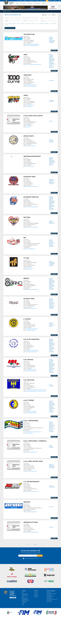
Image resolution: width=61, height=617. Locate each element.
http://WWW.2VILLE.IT (29, 125)
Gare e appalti (24, 602)
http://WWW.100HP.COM (29, 105)
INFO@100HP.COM (29, 106)
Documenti (50, 0)
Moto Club (37, 0)
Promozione (30, 3)
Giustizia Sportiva (24, 601)
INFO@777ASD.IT (29, 269)
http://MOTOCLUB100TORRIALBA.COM (32, 44)
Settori (21, 0)
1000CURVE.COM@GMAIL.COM (31, 86)
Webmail (59, 0)
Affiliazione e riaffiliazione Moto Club (52, 599)
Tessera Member (49, 592)
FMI (17, 0)
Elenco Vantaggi (49, 598)
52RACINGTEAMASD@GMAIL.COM (32, 206)
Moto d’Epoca (36, 594)
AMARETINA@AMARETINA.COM (31, 370)
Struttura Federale (24, 595)
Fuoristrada (36, 592)
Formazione (44, 3)
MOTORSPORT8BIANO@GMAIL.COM (32, 289)
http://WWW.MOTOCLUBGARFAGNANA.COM (33, 431)
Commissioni (25, 0)
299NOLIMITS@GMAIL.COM (30, 145)
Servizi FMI (41, 0)
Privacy (23, 604)
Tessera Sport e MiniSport (50, 595)
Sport (17, 3)
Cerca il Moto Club (10, 28)
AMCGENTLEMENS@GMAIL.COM (31, 452)
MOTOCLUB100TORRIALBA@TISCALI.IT (32, 45)
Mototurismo (22, 3)
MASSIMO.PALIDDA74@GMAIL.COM (32, 227)
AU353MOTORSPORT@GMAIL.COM (32, 491)
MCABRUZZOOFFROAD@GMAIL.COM (32, 532)
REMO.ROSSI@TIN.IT (29, 433)
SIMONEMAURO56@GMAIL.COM (31, 511)
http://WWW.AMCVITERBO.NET (30, 411)
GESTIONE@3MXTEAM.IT (30, 166)
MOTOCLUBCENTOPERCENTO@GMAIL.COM (33, 64)
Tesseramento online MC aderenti (51, 593)
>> (36, 544)
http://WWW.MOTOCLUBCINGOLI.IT (31, 328)
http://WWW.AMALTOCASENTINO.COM (32, 350)
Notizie (23, 603)
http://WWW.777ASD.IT (29, 267)
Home (5, 11)
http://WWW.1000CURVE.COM (30, 84)
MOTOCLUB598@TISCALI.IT (30, 248)
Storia (23, 592)
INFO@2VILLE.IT (28, 126)
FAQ (44, 0)
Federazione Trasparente (25, 600)
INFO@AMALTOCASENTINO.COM (31, 351)
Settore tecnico (37, 3)
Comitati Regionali (31, 0)
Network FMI (54, 0)
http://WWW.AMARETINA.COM (30, 369)
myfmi (47, 0)
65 (34, 544)
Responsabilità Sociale (25, 599)
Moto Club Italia (49, 594)
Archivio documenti (49, 601)
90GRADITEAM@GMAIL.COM (31, 308)
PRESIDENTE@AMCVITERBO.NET (31, 412)
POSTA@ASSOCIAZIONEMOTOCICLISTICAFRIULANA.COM (35, 391)
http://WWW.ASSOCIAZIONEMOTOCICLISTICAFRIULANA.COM (35, 389)
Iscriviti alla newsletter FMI (30, 551)
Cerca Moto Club (49, 600)
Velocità (35, 593)
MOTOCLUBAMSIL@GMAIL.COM (31, 471)
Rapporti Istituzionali (25, 598)
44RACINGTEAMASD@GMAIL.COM (32, 186)
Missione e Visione (24, 593)
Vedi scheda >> (54, 50)
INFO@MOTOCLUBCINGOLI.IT (31, 330)
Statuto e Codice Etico (25, 594)
